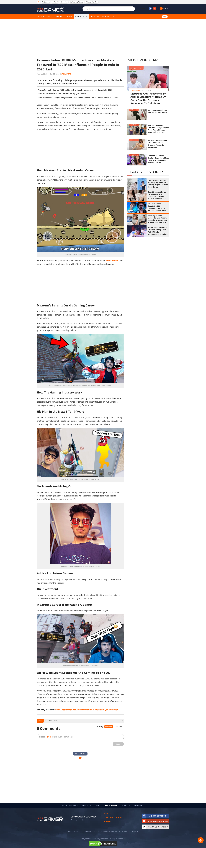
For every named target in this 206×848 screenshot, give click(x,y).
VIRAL (69, 17)
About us (108, 813)
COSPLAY (94, 17)
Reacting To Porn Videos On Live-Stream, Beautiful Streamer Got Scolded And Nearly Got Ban (157, 219)
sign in (48, 736)
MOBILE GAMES (44, 17)
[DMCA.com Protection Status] (103, 846)
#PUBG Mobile (54, 721)
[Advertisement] (80, 38)
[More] (113, 16)
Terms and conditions (114, 817)
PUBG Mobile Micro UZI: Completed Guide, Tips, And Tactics (62, 94)
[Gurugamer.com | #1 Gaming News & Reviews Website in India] (50, 10)
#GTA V (54, 2)
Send (118, 744)
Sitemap (107, 821)
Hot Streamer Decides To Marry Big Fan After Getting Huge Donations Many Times (158, 183)
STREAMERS (81, 17)
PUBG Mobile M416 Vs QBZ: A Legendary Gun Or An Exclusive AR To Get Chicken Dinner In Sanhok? (78, 97)
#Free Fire (63, 2)
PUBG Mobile (112, 260)
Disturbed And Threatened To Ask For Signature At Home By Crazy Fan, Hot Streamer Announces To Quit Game (148, 98)
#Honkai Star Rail (91, 2)
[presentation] (45, 721)
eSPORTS (59, 17)
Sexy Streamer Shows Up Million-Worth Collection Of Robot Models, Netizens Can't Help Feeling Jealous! (157, 195)
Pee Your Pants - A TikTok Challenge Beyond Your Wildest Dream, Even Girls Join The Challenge (158, 128)
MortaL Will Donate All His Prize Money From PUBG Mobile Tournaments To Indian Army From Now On (157, 230)
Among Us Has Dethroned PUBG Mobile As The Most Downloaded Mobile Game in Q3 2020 (75, 90)
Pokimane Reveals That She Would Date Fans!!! (157, 111)
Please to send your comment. (56, 736)
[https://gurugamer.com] (50, 819)
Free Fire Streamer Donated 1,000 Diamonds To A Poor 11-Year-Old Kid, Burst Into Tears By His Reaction (157, 207)
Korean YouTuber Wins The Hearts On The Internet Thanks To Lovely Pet (157, 143)
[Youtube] (154, 8)
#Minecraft (45, 2)
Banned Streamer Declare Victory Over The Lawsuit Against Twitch (86, 709)
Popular (119, 726)
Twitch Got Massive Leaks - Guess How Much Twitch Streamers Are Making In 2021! (158, 159)
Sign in (165, 8)
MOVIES (106, 17)
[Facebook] (150, 8)
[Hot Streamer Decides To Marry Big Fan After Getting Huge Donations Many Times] (137, 184)
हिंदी (164, 17)
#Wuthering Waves (76, 2)
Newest (108, 726)
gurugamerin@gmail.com (81, 820)
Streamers (66, 74)
